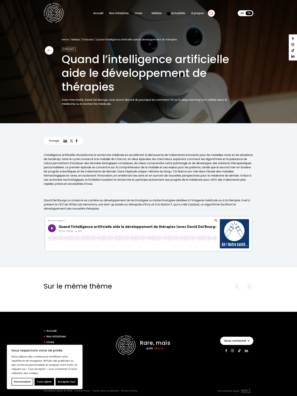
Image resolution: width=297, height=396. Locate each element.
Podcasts (88, 39)
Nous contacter (235, 341)
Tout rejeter (44, 381)
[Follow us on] (293, 38)
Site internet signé (229, 390)
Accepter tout (66, 381)
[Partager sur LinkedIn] (65, 141)
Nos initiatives (119, 13)
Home (65, 39)
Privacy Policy (129, 390)
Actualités (178, 13)
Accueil (98, 13)
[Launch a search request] (211, 13)
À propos (197, 13)
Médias (157, 13)
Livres (138, 13)
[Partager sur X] (71, 140)
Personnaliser (22, 381)
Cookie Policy (82, 390)
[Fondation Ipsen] (53, 13)
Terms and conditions (105, 390)
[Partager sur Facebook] (76, 140)
